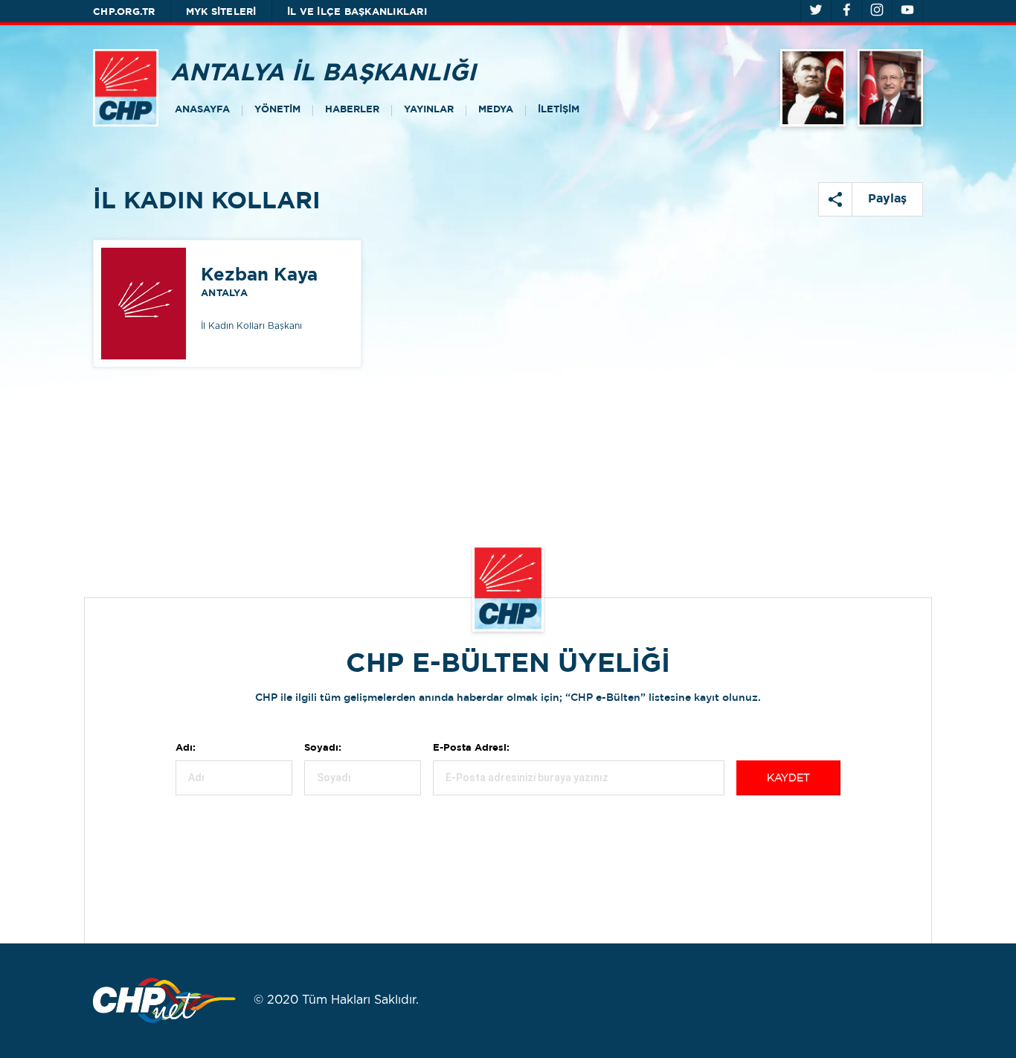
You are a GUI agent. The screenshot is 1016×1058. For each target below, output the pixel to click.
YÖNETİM (277, 110)
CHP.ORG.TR (124, 12)
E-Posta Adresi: (471, 748)
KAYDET (788, 778)
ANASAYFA (202, 110)
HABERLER (352, 110)
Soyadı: (322, 748)
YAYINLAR (429, 110)
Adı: (186, 748)
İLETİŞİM (558, 110)
